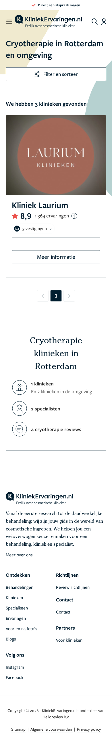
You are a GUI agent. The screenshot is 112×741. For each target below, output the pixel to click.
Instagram (15, 667)
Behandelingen (19, 587)
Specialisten (17, 608)
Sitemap (18, 729)
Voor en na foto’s (21, 628)
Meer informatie (56, 256)
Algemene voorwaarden (51, 729)
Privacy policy (89, 729)
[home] (48, 21)
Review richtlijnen (73, 587)
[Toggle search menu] (95, 21)
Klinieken (14, 597)
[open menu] (9, 21)
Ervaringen (16, 618)
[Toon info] (74, 216)
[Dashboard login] (103, 21)
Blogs (11, 639)
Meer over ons (19, 554)
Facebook (14, 677)
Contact (63, 612)
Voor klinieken (69, 640)
